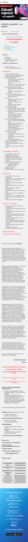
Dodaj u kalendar (15, 31)
